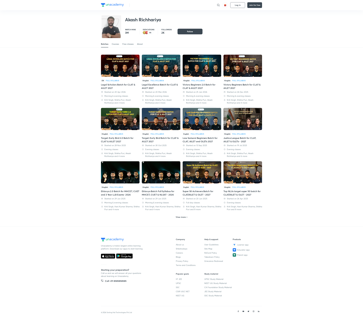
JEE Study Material (212, 291)
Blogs (178, 257)
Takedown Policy (212, 257)
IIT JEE (179, 279)
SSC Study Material (213, 295)
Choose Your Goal (144, 5)
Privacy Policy (182, 261)
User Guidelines (211, 244)
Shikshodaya (181, 248)
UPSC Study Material (213, 279)
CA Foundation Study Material (218, 287)
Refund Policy (210, 252)
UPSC (178, 283)
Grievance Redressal (213, 261)
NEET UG (180, 295)
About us (180, 244)
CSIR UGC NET (183, 291)
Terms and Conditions (186, 265)
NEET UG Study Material (215, 283)
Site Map (208, 248)
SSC (178, 287)
